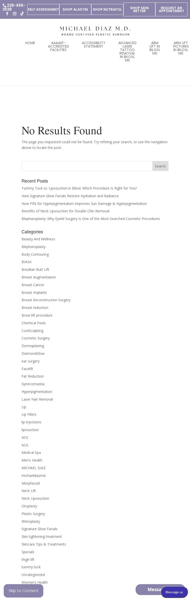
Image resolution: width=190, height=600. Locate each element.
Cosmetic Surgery (36, 338)
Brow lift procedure (37, 315)
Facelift (27, 368)
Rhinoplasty (31, 521)
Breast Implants (34, 292)
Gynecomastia (33, 384)
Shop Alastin (75, 9)
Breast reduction (35, 307)
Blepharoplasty (34, 246)
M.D (25, 437)
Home (30, 42)
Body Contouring (35, 254)
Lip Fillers (29, 414)
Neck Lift (29, 490)
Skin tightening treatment (42, 536)
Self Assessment (43, 9)
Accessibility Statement (93, 44)
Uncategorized (33, 574)
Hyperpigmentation (37, 391)
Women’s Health (35, 582)
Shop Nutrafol (107, 9)
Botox (26, 261)
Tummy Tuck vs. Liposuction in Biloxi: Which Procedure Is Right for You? (79, 188)
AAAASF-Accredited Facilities (58, 46)
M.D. (25, 445)
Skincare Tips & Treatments (44, 544)
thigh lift (28, 559)
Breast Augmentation (39, 277)
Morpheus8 (31, 483)
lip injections (31, 422)
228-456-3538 (13, 7)
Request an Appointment (171, 9)
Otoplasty (29, 506)
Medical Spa (31, 452)
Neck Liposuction (35, 498)
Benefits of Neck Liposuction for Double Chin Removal (65, 211)
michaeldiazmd (34, 475)
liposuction (30, 429)
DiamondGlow (33, 353)
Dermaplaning (33, 345)
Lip (24, 407)
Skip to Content (23, 591)
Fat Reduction (33, 376)
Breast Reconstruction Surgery (46, 300)
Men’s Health (32, 460)
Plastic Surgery (33, 513)
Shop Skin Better (139, 9)
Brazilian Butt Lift (35, 269)
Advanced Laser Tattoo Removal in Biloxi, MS (127, 51)
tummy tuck (31, 567)
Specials (28, 551)
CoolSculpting (32, 330)
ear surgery (31, 361)
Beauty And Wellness (38, 239)
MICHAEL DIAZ (34, 467)
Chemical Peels (34, 323)
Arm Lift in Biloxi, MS (154, 48)
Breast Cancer (33, 284)
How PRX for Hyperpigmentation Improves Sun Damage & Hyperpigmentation (84, 203)
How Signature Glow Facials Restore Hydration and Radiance (70, 195)
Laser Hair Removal (37, 399)
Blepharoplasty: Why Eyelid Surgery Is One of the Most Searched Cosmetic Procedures (91, 218)
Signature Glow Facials (40, 528)
